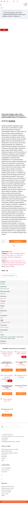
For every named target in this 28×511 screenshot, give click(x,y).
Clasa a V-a (21, 261)
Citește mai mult (7, 370)
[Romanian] (26, 1)
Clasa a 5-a (13, 255)
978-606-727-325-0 (5, 322)
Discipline (4, 257)
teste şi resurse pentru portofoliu (14, 264)
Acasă (3, 11)
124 (1, 332)
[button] (1, 8)
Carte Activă (5, 255)
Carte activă (13, 261)
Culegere (2, 303)
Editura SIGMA (10, 266)
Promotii (4, 259)
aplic (7, 261)
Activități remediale (13, 253)
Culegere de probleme (8, 262)
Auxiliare (8, 11)
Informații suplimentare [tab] (8, 275)
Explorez (18, 262)
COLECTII (20, 255)
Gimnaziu (14, 11)
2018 (1, 317)
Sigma (2, 308)
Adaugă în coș (18, 241)
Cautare (16, 8)
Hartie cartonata (4, 327)
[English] (24, 1)
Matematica (17, 257)
